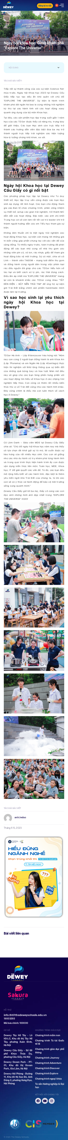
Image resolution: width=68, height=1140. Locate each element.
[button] (58, 68)
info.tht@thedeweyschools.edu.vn (25, 1015)
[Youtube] (45, 1101)
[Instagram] (52, 1101)
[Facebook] (38, 1101)
